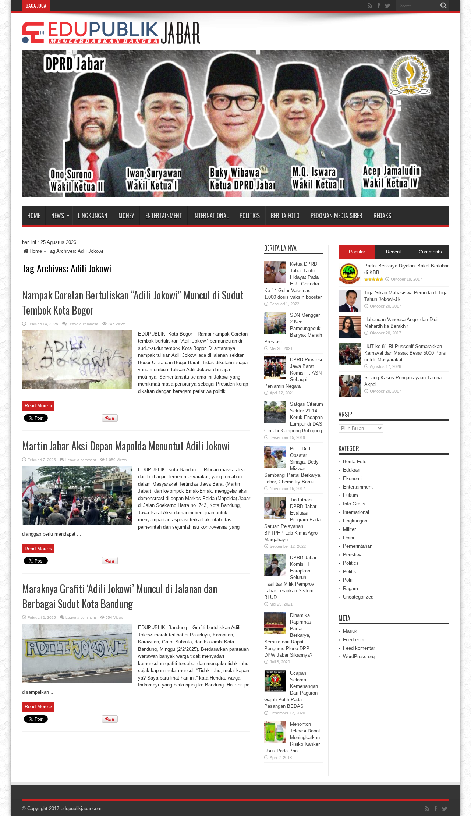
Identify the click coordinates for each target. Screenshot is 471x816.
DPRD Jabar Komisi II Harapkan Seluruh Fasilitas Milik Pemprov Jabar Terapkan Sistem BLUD (290, 577)
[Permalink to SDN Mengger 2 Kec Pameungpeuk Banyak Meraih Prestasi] (275, 332)
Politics (250, 215)
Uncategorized (358, 597)
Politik (349, 571)
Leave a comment (83, 324)
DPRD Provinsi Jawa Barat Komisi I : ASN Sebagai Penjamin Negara (293, 373)
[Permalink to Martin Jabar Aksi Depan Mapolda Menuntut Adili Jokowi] (77, 523)
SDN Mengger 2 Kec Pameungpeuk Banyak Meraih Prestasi (293, 328)
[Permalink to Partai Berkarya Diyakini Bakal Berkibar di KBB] (350, 283)
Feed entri (353, 639)
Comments (430, 252)
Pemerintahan (357, 546)
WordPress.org (359, 656)
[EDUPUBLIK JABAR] (111, 38)
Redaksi (383, 215)
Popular (357, 252)
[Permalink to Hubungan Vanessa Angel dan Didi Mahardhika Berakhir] (350, 337)
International (211, 215)
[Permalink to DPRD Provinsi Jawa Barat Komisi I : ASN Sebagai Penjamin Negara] (275, 377)
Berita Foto (285, 215)
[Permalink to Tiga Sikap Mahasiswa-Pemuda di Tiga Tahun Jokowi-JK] (350, 310)
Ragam (350, 588)
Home (33, 215)
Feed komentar (359, 648)
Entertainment (163, 215)
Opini (348, 537)
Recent (393, 252)
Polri (348, 580)
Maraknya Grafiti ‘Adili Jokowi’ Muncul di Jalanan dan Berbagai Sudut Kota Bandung (119, 596)
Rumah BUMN (68, 5)
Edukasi (351, 470)
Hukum (350, 495)
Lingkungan (92, 215)
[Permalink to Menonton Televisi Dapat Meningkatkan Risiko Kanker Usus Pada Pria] (275, 741)
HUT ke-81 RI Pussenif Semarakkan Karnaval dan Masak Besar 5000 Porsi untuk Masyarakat (405, 353)
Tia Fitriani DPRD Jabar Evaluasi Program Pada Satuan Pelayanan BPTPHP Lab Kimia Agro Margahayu (292, 519)
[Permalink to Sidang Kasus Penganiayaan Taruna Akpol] (350, 395)
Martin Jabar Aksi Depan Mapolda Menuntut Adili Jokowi (126, 445)
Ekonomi (352, 478)
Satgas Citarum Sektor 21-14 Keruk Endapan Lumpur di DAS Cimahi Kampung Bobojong (293, 417)
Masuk (350, 631)
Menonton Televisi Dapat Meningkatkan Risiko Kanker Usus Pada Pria (292, 737)
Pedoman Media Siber (336, 215)
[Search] (443, 5)
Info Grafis (354, 504)
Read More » (38, 405)
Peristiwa (352, 554)
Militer (349, 529)
